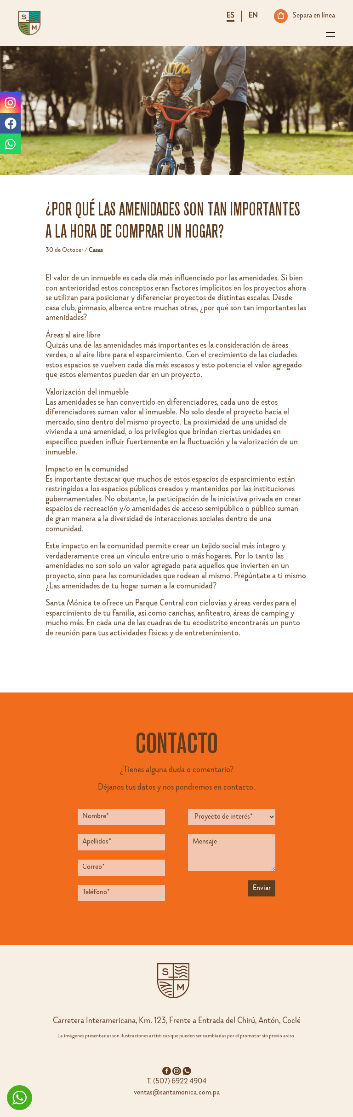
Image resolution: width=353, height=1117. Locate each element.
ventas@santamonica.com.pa (177, 1093)
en (253, 16)
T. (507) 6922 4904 (176, 1082)
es (230, 16)
